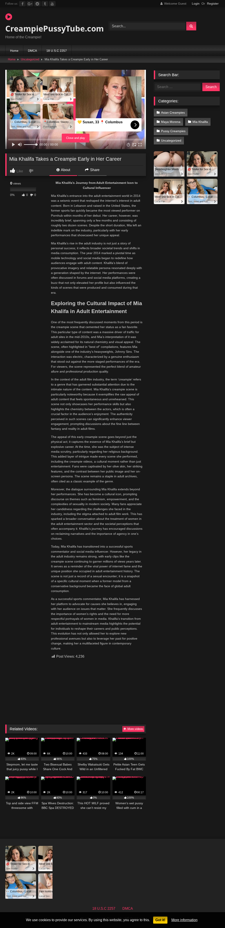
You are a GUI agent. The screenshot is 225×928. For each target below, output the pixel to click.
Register (213, 3)
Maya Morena (170, 122)
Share (94, 170)
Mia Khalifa (200, 122)
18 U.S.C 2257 (56, 50)
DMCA (32, 50)
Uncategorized (30, 59)
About (65, 170)
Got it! (160, 920)
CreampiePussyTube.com (50, 28)
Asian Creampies (173, 112)
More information (184, 920)
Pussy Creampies (173, 131)
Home (14, 50)
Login (196, 3)
